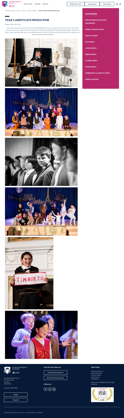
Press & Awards (92, 79)
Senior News (90, 54)
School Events (91, 36)
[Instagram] (50, 389)
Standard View (104, 382)
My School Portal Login (55, 378)
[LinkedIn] (54, 389)
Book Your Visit (75, 4)
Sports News (90, 67)
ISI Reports (95, 379)
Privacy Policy (96, 375)
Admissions (92, 4)
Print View (94, 382)
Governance (95, 377)
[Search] (117, 4)
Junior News (91, 48)
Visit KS (16, 400)
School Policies (96, 373)
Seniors (45, 4)
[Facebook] (45, 389)
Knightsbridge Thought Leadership (96, 21)
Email (16, 395)
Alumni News (91, 61)
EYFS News (89, 42)
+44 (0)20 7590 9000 (10, 388)
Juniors (37, 4)
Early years (28, 4)
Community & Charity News (97, 73)
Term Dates (107, 4)
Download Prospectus (55, 372)
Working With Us (97, 371)
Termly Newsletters (94, 29)
